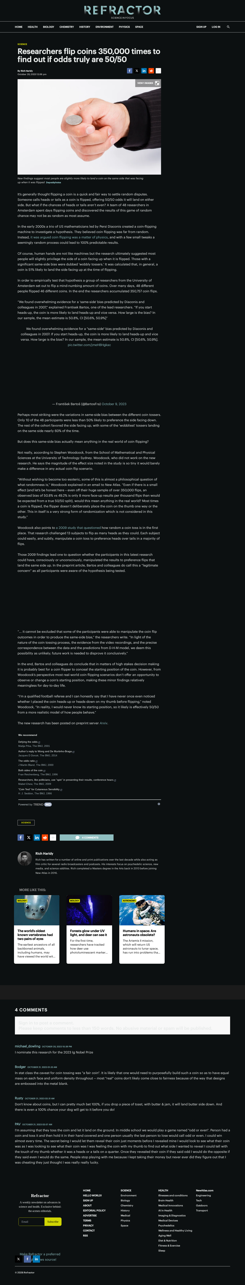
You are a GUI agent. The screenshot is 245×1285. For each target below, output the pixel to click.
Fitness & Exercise (169, 1245)
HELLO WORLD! (92, 1195)
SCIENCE (126, 1190)
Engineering (203, 1195)
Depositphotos (53, 182)
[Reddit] (151, 70)
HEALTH (33, 26)
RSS (85, 1235)
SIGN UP (201, 26)
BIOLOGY (48, 26)
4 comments (90, 837)
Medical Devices (168, 1220)
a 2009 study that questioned (78, 528)
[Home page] (122, 10)
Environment (128, 1195)
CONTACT (89, 1230)
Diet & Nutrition (167, 1240)
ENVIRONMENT (105, 26)
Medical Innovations (170, 1205)
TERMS (87, 1220)
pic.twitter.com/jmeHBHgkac (89, 345)
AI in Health (165, 1210)
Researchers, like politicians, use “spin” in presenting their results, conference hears (65, 779)
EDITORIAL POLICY (94, 1210)
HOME (18, 26)
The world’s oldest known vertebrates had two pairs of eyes (35, 935)
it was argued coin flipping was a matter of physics (69, 237)
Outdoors (202, 1205)
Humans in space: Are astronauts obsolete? (139, 933)
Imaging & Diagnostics (172, 1215)
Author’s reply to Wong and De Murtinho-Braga (45, 751)
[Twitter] (137, 70)
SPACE (139, 26)
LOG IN (216, 26)
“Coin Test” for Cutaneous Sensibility (39, 789)
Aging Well (164, 1235)
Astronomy (129, 900)
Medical (125, 1215)
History (125, 1210)
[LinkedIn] (144, 70)
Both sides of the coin (30, 770)
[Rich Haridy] (25, 858)
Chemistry (127, 1205)
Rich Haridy (44, 853)
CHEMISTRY (67, 26)
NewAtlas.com (204, 1190)
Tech (199, 1200)
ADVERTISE (90, 1215)
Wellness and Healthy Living (175, 1230)
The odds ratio (26, 760)
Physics (125, 1220)
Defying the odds (27, 741)
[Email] (158, 70)
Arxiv (103, 723)
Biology (22, 900)
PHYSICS (124, 26)
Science (22, 44)
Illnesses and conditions (173, 1195)
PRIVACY (88, 1225)
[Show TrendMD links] (158, 804)
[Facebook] (129, 70)
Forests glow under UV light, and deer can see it (88, 933)
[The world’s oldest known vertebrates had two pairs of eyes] (36, 910)
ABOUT (87, 1205)
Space (124, 1225)
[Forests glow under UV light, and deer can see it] (89, 910)
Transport (202, 1210)
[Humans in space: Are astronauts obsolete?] (142, 910)
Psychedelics (166, 1225)
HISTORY (84, 26)
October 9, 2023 (114, 404)
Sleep (161, 1250)
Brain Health (165, 1200)
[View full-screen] (157, 83)
